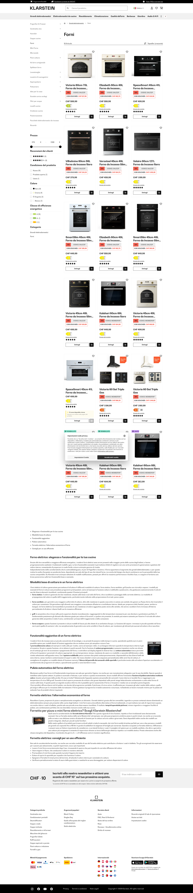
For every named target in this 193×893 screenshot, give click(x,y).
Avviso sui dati (136, 817)
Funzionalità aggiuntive (41, 538)
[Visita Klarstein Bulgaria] (111, 871)
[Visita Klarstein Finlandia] (115, 871)
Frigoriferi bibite (36, 837)
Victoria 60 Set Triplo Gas (111, 391)
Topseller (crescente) (155, 43)
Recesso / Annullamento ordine (109, 827)
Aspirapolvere (35, 82)
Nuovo (37, 170)
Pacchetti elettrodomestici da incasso (44, 121)
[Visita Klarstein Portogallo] (107, 875)
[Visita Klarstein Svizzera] (107, 861)
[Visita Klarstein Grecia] (115, 876)
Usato (36, 178)
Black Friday (68, 814)
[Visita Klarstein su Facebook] (39, 889)
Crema (38, 193)
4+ (45, 160)
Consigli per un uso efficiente (43, 549)
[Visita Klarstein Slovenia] (111, 875)
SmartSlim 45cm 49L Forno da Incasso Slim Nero (146, 239)
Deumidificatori (36, 821)
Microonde (34, 53)
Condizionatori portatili (39, 817)
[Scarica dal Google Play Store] (151, 862)
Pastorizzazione (36, 116)
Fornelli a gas (35, 850)
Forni (32, 43)
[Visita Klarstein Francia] (111, 861)
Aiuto (100, 814)
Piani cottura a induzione (39, 846)
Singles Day (68, 817)
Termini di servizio (153, 869)
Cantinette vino (36, 29)
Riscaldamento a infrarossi (40, 830)
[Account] (152, 8)
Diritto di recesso (104, 830)
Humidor (33, 34)
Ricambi (33, 125)
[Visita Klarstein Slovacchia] (107, 866)
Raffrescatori (35, 840)
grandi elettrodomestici (141, 570)
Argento (39, 197)
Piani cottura (35, 58)
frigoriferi (92, 570)
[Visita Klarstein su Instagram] (32, 889)
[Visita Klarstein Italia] (115, 861)
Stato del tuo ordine (105, 821)
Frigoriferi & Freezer (38, 24)
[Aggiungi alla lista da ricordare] (93, 52)
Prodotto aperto (40, 174)
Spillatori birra (35, 67)
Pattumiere (34, 87)
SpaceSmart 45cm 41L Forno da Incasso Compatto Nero (146, 87)
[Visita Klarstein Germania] (99, 861)
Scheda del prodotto (71, 109)
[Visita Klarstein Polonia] (99, 871)
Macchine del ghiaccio (38, 833)
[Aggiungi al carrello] (91, 117)
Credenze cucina (36, 111)
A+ (38, 218)
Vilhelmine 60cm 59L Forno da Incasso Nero (79, 163)
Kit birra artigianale (37, 63)
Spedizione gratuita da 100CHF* (64, 1)
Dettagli (77, 116)
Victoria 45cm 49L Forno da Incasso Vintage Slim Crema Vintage (145, 315)
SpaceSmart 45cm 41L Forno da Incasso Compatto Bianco (79, 391)
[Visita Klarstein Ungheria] (115, 866)
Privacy (66, 889)
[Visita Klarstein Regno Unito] (103, 866)
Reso (99, 824)
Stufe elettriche (70, 826)
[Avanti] (165, 16)
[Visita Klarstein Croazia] (103, 871)
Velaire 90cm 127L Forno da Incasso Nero (146, 163)
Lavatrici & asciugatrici (39, 77)
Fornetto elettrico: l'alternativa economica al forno (51, 545)
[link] (79, 65)
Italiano (139, 8)
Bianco (38, 201)
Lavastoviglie (35, 72)
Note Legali (94, 889)
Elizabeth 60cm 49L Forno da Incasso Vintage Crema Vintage (113, 87)
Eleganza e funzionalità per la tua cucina (47, 531)
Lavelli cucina (35, 106)
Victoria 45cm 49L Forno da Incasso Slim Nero (79, 315)
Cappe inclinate (36, 827)
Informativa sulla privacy (138, 869)
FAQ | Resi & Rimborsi (106, 817)
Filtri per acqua (36, 101)
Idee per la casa (36, 92)
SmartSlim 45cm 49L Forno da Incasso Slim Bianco (79, 239)
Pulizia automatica (39, 542)
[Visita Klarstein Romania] (107, 871)
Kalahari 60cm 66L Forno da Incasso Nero (112, 315)
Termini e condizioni (79, 889)
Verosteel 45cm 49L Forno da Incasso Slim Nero (112, 163)
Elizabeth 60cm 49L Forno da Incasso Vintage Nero (111, 239)
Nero (38, 189)
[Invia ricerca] (68, 8)
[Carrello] (161, 8)
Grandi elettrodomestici (39, 232)
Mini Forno (34, 48)
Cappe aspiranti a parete (39, 843)
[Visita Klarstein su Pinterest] (51, 889)
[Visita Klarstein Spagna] (99, 866)
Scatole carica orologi (38, 96)
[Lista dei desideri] (156, 8)
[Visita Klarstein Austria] (103, 861)
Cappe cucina (35, 38)
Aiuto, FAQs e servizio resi (154, 1)
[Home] (66, 23)
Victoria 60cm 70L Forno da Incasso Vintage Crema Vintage (79, 87)
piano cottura (48, 676)
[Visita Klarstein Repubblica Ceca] (111, 866)
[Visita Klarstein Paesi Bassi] (103, 875)
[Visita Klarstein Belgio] (99, 875)
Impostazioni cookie (138, 821)
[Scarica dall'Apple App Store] (137, 862)
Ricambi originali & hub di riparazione (145, 814)
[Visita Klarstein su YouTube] (45, 889)
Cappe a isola (35, 824)
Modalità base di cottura (41, 535)
